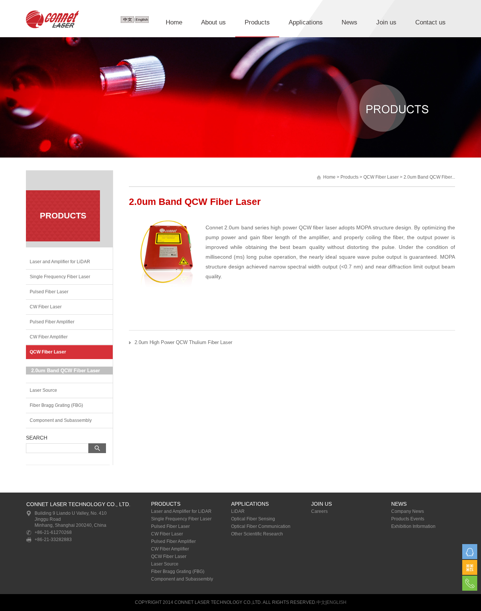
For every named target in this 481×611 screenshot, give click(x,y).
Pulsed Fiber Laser (49, 291)
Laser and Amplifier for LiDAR (60, 261)
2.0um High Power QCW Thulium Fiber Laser (183, 342)
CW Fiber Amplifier (49, 337)
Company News (407, 511)
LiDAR (238, 511)
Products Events (407, 519)
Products (257, 22)
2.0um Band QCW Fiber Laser (65, 370)
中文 (320, 602)
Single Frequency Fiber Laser (60, 276)
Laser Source (43, 390)
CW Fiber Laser (46, 306)
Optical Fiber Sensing (253, 519)
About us (213, 22)
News (349, 22)
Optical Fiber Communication (260, 526)
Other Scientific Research (257, 534)
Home (174, 22)
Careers (319, 511)
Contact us (430, 22)
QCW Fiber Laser (48, 352)
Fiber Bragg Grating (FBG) (56, 405)
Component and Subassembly (61, 420)
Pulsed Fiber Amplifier (52, 321)
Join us (386, 22)
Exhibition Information (413, 526)
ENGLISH (336, 602)
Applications (306, 22)
